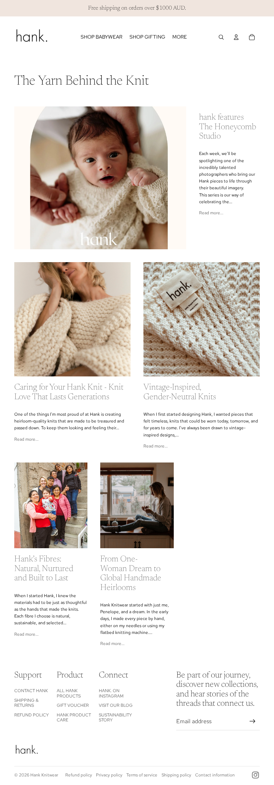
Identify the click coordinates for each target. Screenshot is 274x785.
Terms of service (141, 775)
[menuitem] (180, 37)
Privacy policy (109, 775)
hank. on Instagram (111, 693)
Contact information (215, 775)
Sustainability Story (115, 717)
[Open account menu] (236, 37)
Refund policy (78, 775)
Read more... (211, 213)
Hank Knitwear (44, 775)
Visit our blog (116, 705)
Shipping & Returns (26, 703)
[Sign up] (252, 721)
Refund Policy (31, 715)
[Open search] (221, 37)
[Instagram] (255, 775)
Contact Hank (31, 691)
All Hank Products (69, 693)
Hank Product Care (74, 717)
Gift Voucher (73, 705)
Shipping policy (176, 775)
